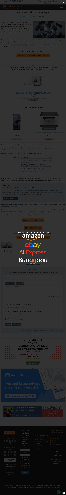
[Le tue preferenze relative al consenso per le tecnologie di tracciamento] (64, 493)
